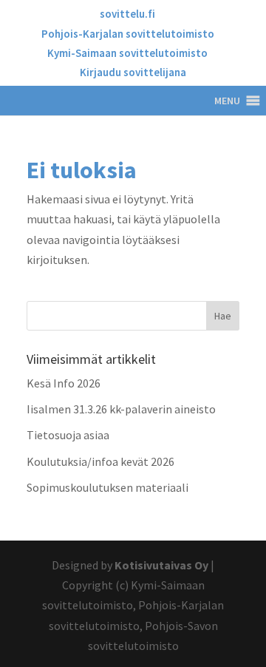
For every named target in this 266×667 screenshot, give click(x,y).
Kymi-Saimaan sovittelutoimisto (127, 53)
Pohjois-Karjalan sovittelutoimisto (127, 34)
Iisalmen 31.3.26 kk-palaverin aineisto (121, 409)
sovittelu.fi (127, 14)
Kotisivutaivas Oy (161, 565)
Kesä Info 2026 (63, 383)
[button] (227, 100)
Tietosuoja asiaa (68, 434)
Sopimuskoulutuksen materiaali (107, 487)
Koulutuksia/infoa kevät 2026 (100, 461)
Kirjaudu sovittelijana (133, 73)
